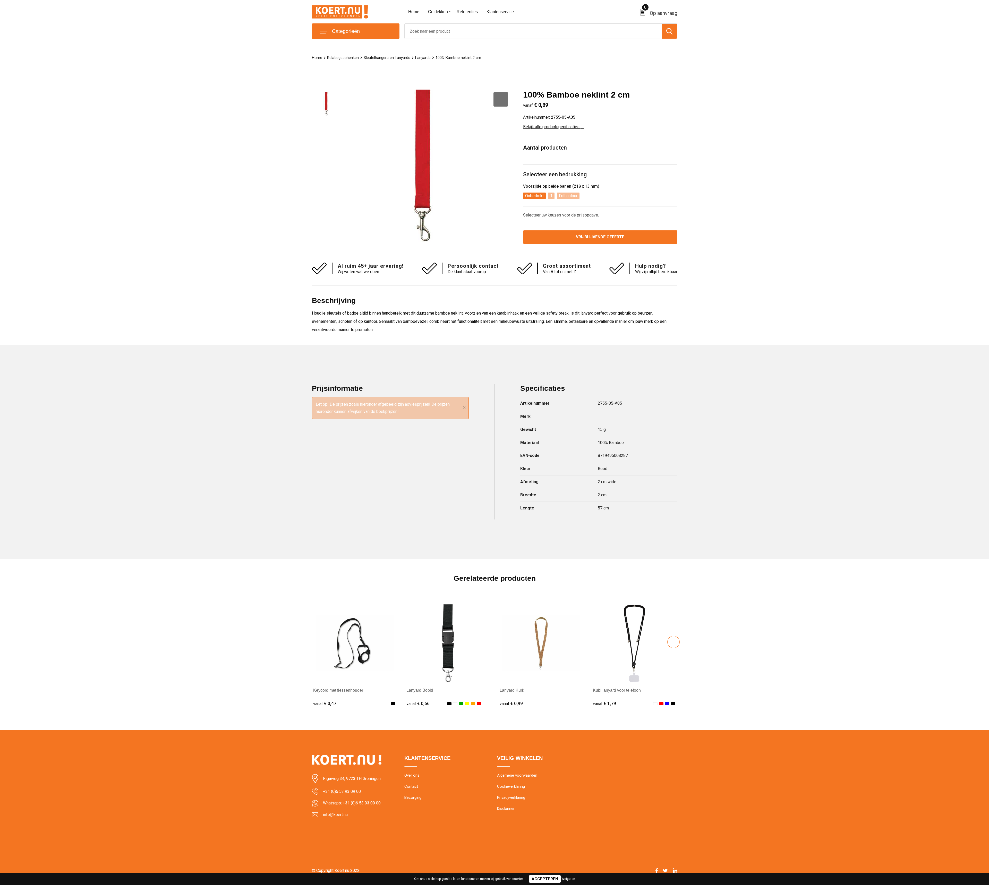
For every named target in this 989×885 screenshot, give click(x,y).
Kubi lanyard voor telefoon (617, 690)
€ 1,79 (604, 703)
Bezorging (412, 797)
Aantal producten (545, 147)
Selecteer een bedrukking (555, 174)
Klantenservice (500, 12)
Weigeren (568, 879)
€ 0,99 (511, 703)
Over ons (412, 775)
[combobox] (533, 31)
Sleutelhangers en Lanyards (387, 57)
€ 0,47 (324, 703)
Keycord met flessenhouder (338, 690)
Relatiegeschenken (343, 57)
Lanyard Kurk (512, 690)
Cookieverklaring (511, 786)
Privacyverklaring (511, 797)
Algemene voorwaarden (517, 775)
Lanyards (423, 57)
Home (413, 12)
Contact (411, 786)
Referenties (467, 12)
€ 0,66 (418, 703)
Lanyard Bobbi (419, 690)
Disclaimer (506, 808)
